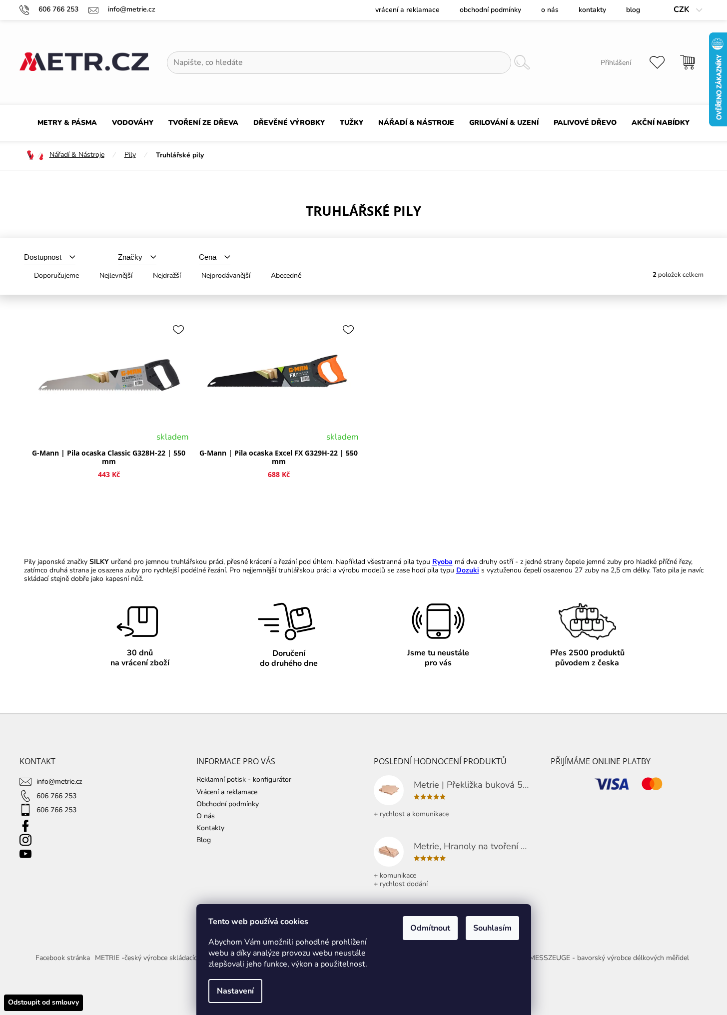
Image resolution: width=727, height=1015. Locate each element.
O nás (550, 9)
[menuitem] (67, 123)
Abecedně (286, 275)
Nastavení (235, 991)
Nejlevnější (115, 275)
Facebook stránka (62, 958)
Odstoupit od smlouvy (43, 1002)
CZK (683, 9)
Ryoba (442, 561)
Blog (633, 9)
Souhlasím (492, 928)
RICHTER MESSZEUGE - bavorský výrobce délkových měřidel (593, 958)
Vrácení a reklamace (407, 9)
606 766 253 (56, 796)
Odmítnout (430, 928)
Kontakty (592, 9)
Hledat (521, 62)
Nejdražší (167, 275)
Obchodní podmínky (490, 9)
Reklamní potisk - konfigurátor (243, 779)
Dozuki (467, 570)
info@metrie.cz (59, 781)
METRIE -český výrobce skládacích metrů (158, 958)
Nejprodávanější (225, 275)
